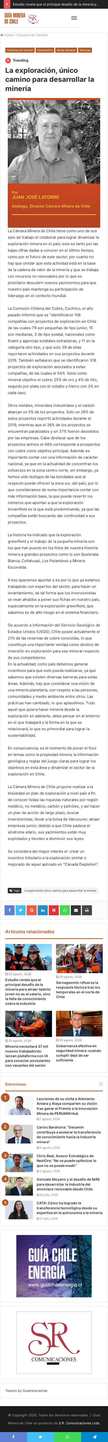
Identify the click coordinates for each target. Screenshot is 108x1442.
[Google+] (32, 910)
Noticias (85, 50)
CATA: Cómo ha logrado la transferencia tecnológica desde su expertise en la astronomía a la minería (69, 1208)
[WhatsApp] (65, 910)
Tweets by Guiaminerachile (26, 1391)
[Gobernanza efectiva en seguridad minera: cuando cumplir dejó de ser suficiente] (79, 1023)
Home (8, 35)
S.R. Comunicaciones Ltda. (79, 1423)
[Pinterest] (54, 910)
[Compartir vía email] (76, 910)
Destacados (45, 50)
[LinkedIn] (43, 910)
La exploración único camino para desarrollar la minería (60, 890)
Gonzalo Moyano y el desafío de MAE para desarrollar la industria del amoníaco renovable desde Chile (68, 1184)
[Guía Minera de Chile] (21, 18)
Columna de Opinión (32, 35)
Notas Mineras (66, 50)
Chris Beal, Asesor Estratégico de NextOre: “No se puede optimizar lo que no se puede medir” (66, 1161)
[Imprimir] (87, 910)
